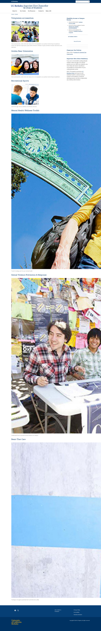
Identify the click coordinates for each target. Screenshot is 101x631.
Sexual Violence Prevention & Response (29, 274)
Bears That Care (18, 439)
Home (12, 14)
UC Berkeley (14, 1)
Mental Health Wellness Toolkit (25, 110)
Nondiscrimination (78, 614)
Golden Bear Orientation (22, 51)
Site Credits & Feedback (58, 610)
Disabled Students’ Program (76, 31)
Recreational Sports (20, 80)
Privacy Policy (77, 610)
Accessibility (76, 612)
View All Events (77, 41)
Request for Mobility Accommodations (74, 27)
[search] (89, 1)
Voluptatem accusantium (22, 18)
